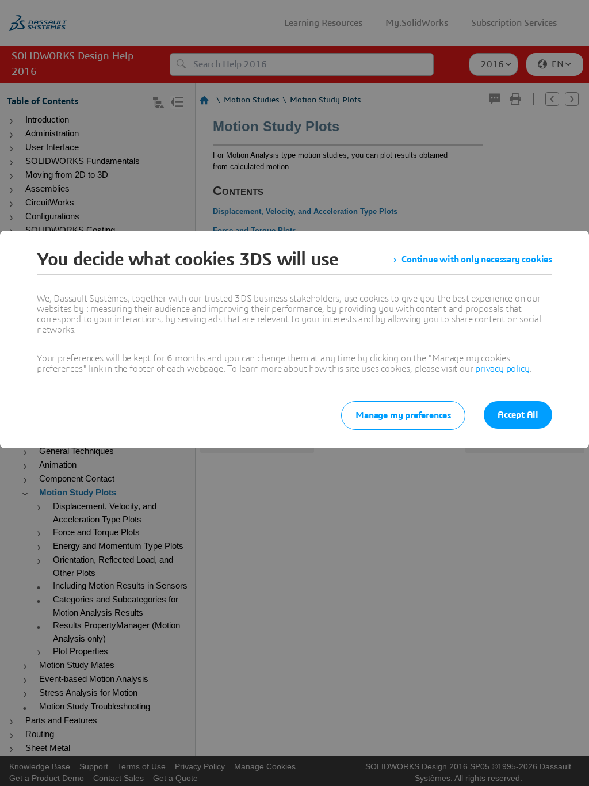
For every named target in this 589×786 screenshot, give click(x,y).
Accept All (518, 414)
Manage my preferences (403, 415)
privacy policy (502, 368)
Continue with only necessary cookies (476, 259)
